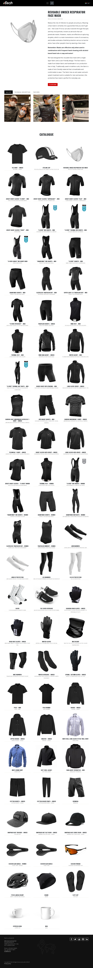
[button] (24, 31)
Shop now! (53, 84)
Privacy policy (7, 963)
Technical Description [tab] (22, 92)
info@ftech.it (7, 951)
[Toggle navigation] (47, 3)
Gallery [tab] (8, 92)
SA (88, 3)
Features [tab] (36, 92)
